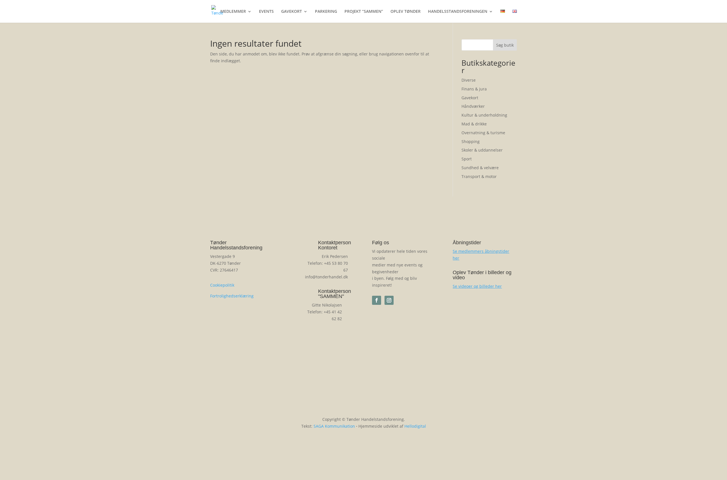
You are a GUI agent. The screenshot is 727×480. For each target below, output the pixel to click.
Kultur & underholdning (484, 115)
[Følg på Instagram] (389, 300)
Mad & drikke (474, 124)
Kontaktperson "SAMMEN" (334, 293)
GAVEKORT (291, 11)
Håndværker (473, 106)
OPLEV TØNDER (405, 11)
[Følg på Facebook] (376, 300)
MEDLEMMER (233, 11)
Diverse (468, 80)
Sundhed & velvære (480, 167)
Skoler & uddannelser (482, 150)
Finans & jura (474, 89)
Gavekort (469, 97)
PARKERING (326, 11)
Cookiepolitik (222, 285)
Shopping (470, 141)
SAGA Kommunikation (334, 426)
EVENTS (266, 11)
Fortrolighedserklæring (232, 296)
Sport (466, 159)
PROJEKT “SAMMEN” (363, 11)
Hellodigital (415, 426)
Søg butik (505, 45)
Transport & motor (479, 176)
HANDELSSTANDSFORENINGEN (457, 11)
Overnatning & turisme (483, 132)
